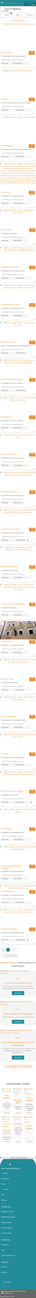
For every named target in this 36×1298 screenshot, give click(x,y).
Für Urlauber (5, 1178)
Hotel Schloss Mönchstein (10, 529)
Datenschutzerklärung (8, 1255)
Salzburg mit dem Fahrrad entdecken (18, 1014)
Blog (2, 1195)
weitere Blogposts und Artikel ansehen (18, 1066)
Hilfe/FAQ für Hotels (7, 1211)
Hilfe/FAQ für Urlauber (8, 1217)
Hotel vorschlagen (7, 1228)
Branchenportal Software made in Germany (13, 1292)
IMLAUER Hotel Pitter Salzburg (12, 791)
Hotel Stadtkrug (6, 829)
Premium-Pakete (6, 1233)
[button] (3, 950)
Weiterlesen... (18, 993)
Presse (3, 1184)
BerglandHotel (6, 417)
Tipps (18, 978)
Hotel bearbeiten (6, 1222)
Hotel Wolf (4, 754)
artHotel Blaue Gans (8, 342)
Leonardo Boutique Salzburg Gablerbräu (11, 867)
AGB (2, 1250)
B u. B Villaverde (29, 1127)
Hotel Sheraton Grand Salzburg (12, 379)
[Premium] (31, 1084)
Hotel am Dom (6, 192)
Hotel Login (7, 1282)
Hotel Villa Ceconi (18, 1101)
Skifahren (18, 1038)
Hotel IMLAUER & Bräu (9, 567)
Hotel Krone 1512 (7, 641)
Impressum (4, 1244)
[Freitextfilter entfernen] (27, 3)
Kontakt (5, 1189)
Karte (18, 15)
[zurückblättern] (5, 37)
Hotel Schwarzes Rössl (9, 492)
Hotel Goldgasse (7, 146)
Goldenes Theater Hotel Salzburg (13, 604)
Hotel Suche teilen (11, 955)
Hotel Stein (5, 99)
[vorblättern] (31, 37)
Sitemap (3, 1200)
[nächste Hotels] (17, 950)
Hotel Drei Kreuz (7, 230)
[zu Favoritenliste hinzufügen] (2, 25)
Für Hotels (4, 1173)
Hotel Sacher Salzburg (9, 929)
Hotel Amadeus (6, 52)
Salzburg (18, 1009)
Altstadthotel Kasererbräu (10, 267)
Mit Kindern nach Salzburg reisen (18, 983)
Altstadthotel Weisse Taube (10, 304)
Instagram (4, 1272)
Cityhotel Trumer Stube (9, 454)
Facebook (4, 1267)
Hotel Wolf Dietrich (7, 891)
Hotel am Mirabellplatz (9, 716)
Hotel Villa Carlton (7, 679)
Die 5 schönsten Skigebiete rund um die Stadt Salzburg (18, 1043)
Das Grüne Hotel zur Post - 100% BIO (7, 1132)
